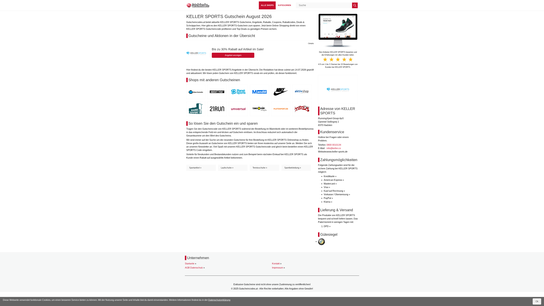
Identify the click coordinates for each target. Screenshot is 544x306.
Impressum (277, 267)
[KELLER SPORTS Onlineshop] (337, 30)
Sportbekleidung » (292, 167)
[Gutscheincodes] (197, 5)
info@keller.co (334, 148)
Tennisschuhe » (260, 167)
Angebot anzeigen (233, 55)
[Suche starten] (355, 5)
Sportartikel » (195, 167)
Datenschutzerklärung (219, 300)
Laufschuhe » (227, 167)
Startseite (189, 263)
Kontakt (276, 263)
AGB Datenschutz (194, 267)
